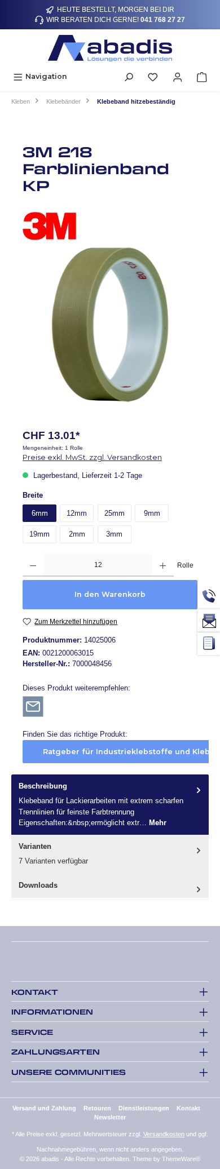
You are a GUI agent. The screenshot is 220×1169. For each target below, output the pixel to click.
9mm (152, 513)
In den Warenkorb (110, 594)
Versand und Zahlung (44, 1108)
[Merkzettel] (152, 76)
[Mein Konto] (177, 76)
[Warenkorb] (202, 76)
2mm (77, 534)
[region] (110, 324)
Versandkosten (163, 1134)
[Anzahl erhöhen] (162, 565)
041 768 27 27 (162, 20)
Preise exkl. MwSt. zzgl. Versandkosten (92, 457)
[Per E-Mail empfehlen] (33, 706)
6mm (40, 513)
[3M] (110, 226)
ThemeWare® (181, 1158)
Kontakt (188, 1108)
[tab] (110, 804)
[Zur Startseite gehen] (110, 48)
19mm (39, 534)
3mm (114, 534)
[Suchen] (128, 76)
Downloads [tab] (38, 885)
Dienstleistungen (143, 1108)
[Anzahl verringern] (33, 565)
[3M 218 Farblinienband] (110, 324)
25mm (114, 513)
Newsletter (110, 1117)
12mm (77, 513)
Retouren (97, 1108)
